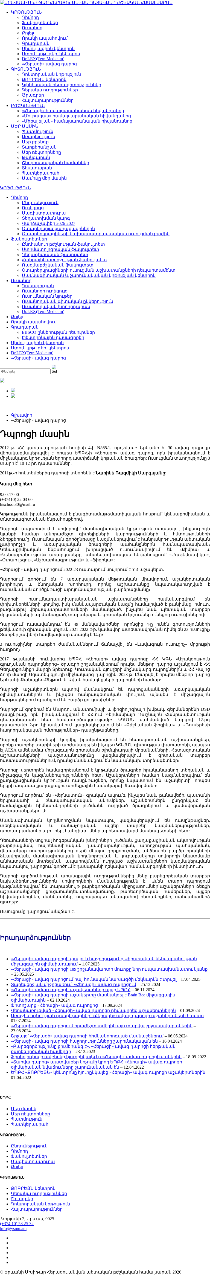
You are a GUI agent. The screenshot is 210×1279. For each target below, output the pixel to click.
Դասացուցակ (38, 285)
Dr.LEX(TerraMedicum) (43, 58)
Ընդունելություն (40, 202)
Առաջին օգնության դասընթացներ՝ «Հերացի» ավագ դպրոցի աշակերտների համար (107, 1015)
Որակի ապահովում (45, 38)
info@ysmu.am (13, 1228)
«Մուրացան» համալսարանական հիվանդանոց (76, 116)
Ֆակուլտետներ (40, 22)
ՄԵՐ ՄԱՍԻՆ (24, 126)
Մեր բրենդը (35, 142)
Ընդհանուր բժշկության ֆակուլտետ (63, 244)
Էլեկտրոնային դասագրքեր (53, 337)
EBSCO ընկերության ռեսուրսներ (58, 332)
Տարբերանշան (39, 147)
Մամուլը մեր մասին (44, 178)
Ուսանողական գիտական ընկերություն (67, 301)
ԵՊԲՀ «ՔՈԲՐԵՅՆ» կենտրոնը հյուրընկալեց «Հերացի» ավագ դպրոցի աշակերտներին (108, 1072)
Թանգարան (36, 157)
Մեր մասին (23, 1108)
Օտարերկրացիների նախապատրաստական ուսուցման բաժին (96, 233)
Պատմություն (37, 131)
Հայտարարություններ (48, 100)
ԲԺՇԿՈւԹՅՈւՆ (28, 105)
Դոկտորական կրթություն (51, 74)
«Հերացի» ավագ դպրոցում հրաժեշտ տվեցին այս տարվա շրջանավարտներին (101, 1025)
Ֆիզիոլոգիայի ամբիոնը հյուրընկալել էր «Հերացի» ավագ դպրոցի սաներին (96, 1056)
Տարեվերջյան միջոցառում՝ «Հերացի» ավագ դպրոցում (73, 984)
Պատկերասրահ (40, 173)
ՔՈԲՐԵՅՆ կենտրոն (44, 79)
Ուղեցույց (33, 207)
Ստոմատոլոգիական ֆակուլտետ (60, 249)
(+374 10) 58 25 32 (17, 1223)
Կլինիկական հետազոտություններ (61, 84)
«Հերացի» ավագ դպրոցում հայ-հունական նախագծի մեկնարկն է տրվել (93, 979)
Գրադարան (35, 43)
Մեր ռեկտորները (41, 152)
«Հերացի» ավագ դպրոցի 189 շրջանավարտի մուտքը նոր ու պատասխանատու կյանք (109, 969)
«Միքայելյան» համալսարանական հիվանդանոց (77, 121)
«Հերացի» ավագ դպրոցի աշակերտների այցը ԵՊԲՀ (70, 989)
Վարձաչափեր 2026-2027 (48, 223)
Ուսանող (32, 27)
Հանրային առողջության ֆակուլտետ (64, 259)
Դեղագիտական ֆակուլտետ (55, 254)
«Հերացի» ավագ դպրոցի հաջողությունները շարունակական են (84, 1041)
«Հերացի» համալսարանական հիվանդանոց (73, 110)
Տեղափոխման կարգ (46, 218)
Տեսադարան (37, 168)
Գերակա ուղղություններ (50, 90)
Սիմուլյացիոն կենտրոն (48, 48)
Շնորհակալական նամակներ (55, 162)
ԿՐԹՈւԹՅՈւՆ (26, 12)
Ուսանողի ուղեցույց (45, 291)
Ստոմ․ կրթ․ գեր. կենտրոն (51, 53)
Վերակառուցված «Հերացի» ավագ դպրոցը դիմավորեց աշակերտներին (93, 1010)
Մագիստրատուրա (44, 213)
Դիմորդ (30, 17)
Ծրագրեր (33, 95)
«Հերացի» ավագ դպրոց (49, 64)
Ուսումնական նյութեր (47, 296)
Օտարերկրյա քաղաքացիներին (58, 228)
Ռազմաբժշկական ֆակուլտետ (58, 265)
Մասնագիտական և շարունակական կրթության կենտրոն (89, 275)
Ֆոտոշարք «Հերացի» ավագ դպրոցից (54, 1005)
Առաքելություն (38, 136)
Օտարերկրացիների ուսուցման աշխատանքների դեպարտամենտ (99, 270)
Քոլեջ (28, 33)
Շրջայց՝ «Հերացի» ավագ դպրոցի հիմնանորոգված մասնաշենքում (87, 1036)
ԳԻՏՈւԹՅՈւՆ (26, 69)
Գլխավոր (21, 415)
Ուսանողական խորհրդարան (56, 306)
